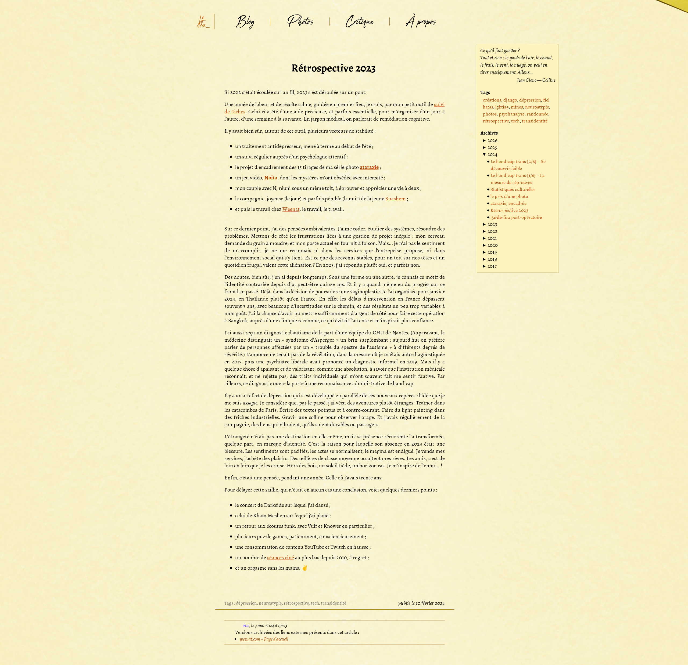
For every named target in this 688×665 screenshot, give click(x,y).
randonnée (537, 114)
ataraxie (369, 167)
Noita (270, 177)
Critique (359, 21)
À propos (421, 21)
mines (517, 107)
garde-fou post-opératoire (516, 217)
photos (490, 114)
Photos (300, 21)
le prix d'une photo (509, 196)
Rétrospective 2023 (509, 210)
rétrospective (296, 603)
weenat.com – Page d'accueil (264, 639)
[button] (489, 140)
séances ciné (280, 557)
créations (492, 100)
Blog (245, 21)
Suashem (395, 198)
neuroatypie (270, 603)
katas (488, 107)
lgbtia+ (502, 107)
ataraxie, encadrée (508, 203)
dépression (246, 603)
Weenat (291, 209)
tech (315, 603)
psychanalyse (512, 114)
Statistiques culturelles (512, 189)
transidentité (333, 603)
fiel (546, 100)
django (510, 100)
